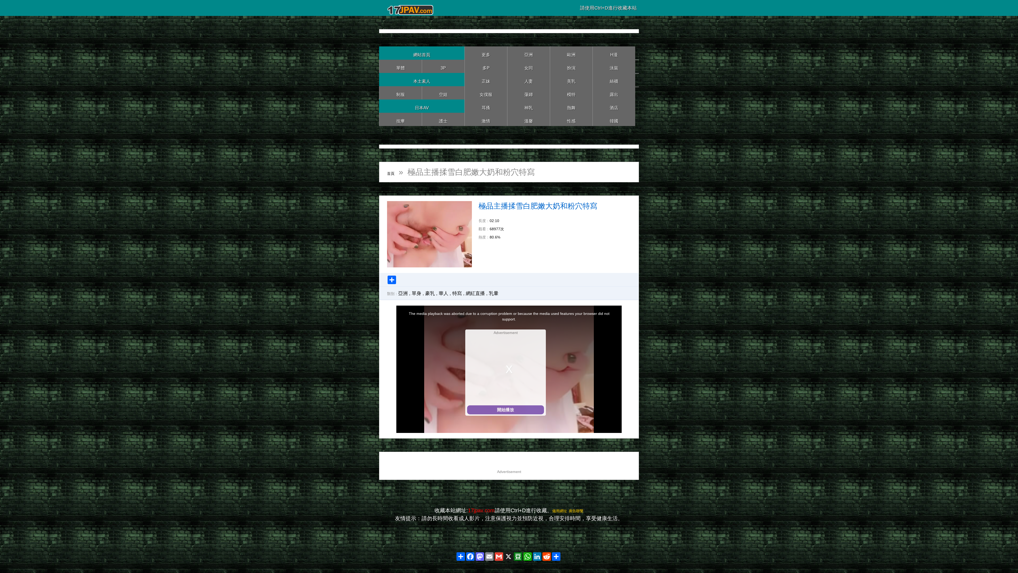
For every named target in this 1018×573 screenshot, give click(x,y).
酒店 (614, 106)
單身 (416, 293)
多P (486, 66)
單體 (400, 66)
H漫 (614, 52)
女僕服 (486, 92)
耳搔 (485, 106)
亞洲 (528, 52)
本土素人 (422, 79)
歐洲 (571, 52)
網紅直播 (475, 293)
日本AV (421, 106)
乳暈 (493, 293)
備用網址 (556, 510)
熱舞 (571, 106)
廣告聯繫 (579, 510)
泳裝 (614, 66)
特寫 (457, 293)
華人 (443, 293)
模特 (571, 92)
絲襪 (614, 79)
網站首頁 (422, 52)
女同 (528, 66)
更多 (485, 52)
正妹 (485, 79)
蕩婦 (528, 92)
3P (443, 66)
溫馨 (528, 119)
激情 (485, 119)
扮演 (571, 66)
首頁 (395, 172)
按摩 (400, 119)
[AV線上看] (410, 8)
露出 (614, 92)
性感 (571, 119)
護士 (443, 119)
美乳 (571, 79)
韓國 (614, 119)
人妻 (528, 79)
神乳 (528, 106)
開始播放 (505, 409)
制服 (400, 92)
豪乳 (430, 293)
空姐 (443, 92)
